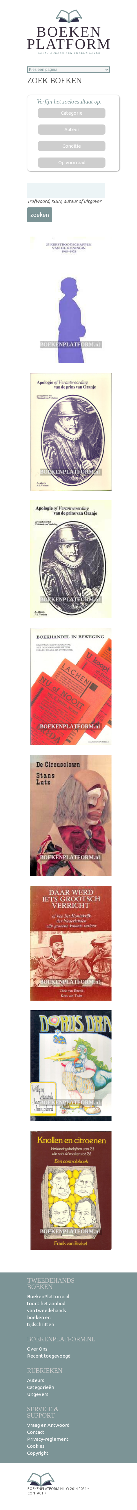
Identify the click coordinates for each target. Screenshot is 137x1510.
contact (35, 1493)
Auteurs (35, 1380)
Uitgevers (37, 1394)
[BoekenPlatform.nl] (68, 29)
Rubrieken (44, 1370)
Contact (35, 1432)
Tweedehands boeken (51, 1283)
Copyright (37, 1453)
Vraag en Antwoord (48, 1425)
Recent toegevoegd (48, 1356)
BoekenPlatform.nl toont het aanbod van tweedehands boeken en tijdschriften (48, 1310)
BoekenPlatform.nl (61, 1339)
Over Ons (37, 1349)
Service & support (43, 1412)
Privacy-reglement (47, 1439)
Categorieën (40, 1387)
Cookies (36, 1446)
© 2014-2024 (76, 1489)
